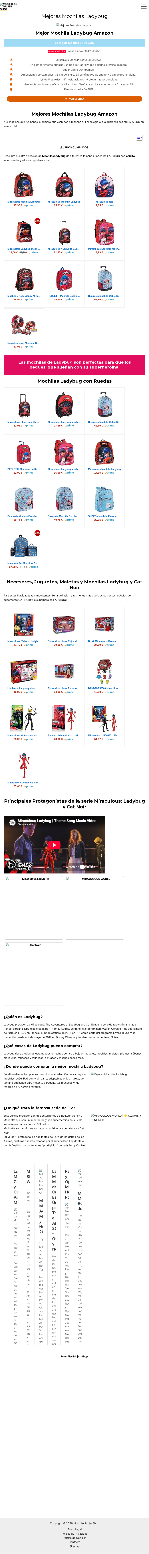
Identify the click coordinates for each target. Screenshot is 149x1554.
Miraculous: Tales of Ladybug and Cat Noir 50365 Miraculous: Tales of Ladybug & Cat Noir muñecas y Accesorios (23, 641)
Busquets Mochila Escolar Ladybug (23, 516)
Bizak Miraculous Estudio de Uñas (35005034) (64, 688)
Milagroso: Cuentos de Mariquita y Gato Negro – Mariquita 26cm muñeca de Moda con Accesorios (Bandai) (23, 782)
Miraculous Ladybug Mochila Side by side (104, 248)
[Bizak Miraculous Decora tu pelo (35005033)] (104, 624)
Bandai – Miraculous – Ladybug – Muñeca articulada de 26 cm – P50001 (64, 735)
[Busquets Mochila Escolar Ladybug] (23, 499)
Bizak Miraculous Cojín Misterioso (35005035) (64, 641)
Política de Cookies (74, 1538)
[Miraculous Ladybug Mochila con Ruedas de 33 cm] (64, 405)
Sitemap (75, 1546)
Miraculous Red (104, 201)
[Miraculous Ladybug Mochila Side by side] (105, 232)
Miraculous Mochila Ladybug (23, 201)
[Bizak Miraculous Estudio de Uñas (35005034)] (64, 671)
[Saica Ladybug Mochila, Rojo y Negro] (23, 326)
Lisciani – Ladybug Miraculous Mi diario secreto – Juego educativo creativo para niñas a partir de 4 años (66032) (23, 688)
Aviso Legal (75, 1529)
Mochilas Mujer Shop (74, 1356)
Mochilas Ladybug (53, 156)
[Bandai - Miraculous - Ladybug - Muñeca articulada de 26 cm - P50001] (64, 718)
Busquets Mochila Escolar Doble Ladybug (64, 516)
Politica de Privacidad (75, 1533)
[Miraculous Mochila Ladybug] (24, 184)
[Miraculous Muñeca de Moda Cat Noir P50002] (23, 718)
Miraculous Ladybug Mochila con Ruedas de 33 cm (64, 422)
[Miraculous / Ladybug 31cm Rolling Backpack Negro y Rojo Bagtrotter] (64, 232)
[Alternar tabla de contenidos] (137, 138)
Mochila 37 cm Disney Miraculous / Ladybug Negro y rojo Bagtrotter (23, 296)
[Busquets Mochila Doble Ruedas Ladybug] (104, 279)
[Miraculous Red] (104, 184)
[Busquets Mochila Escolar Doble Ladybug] (64, 499)
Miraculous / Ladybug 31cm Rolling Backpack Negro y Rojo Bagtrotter (64, 248)
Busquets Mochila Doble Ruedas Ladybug (104, 296)
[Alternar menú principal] (144, 6)
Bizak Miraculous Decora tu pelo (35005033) (104, 641)
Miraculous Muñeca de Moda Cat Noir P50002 (23, 735)
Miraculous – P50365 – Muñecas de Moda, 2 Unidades (104, 735)
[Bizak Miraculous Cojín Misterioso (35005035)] (64, 624)
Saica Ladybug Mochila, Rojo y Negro (23, 343)
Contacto (74, 1542)
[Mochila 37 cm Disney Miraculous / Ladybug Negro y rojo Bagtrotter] (23, 279)
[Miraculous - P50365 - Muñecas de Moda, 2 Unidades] (104, 718)
